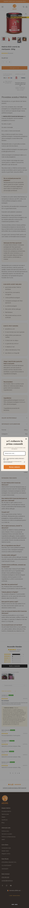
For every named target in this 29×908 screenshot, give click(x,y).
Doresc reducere (14, 467)
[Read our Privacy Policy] (24, 462)
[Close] (26, 439)
